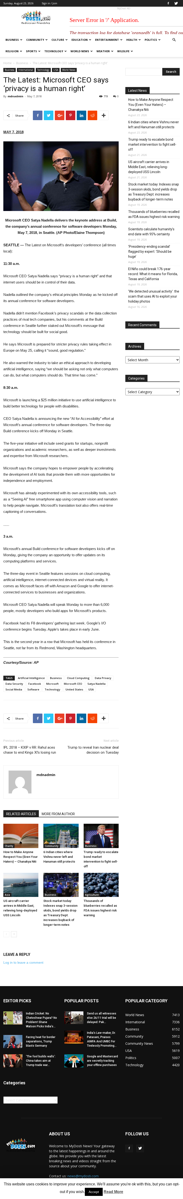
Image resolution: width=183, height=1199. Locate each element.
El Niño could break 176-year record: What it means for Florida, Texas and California (153, 274)
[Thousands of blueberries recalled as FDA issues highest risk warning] (101, 885)
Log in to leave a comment (23, 962)
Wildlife (123, 51)
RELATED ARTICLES (21, 814)
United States (74, 689)
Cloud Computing (78, 678)
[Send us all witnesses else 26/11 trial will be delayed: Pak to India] (73, 1017)
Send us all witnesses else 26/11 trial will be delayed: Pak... (101, 1018)
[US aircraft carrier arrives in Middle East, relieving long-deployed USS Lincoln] (20, 885)
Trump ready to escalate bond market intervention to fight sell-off (152, 144)
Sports (31, 51)
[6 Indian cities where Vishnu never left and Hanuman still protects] (60, 836)
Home (7, 63)
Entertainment (107, 39)
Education (79, 39)
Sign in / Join (49, 3)
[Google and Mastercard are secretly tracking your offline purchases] (73, 1060)
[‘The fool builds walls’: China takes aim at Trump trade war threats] (12, 1060)
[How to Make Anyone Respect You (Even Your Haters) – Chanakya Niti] (20, 836)
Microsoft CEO (73, 683)
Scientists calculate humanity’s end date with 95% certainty (151, 231)
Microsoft (52, 683)
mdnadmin (15, 96)
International (25, 70)
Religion (12, 51)
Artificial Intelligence (31, 678)
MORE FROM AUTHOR (58, 814)
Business (12, 39)
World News (80, 51)
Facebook (34, 683)
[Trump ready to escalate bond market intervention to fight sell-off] (101, 836)
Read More (113, 1192)
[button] (174, 40)
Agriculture (92, 894)
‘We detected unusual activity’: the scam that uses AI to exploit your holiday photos (153, 296)
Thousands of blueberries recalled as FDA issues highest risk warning (154, 214)
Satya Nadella (96, 683)
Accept (94, 1192)
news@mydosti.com (83, 1176)
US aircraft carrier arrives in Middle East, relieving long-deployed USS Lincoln (148, 167)
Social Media (13, 689)
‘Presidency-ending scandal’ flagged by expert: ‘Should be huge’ (150, 251)
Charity (9, 846)
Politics (151, 39)
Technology (53, 51)
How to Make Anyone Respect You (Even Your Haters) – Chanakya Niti (20, 856)
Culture (57, 39)
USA (55, 70)
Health (131, 39)
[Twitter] (176, 3)
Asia (7, 894)
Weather (103, 51)
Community (35, 39)
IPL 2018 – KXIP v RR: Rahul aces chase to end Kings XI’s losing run (29, 750)
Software (33, 689)
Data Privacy (103, 678)
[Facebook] (168, 3)
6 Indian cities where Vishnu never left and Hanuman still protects (59, 856)
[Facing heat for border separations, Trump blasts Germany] (12, 1041)
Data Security (14, 683)
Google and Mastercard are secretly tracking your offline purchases (102, 1061)
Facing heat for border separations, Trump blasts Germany (40, 1041)
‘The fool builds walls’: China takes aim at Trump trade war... (41, 1061)
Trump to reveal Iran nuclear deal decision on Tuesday (93, 750)
